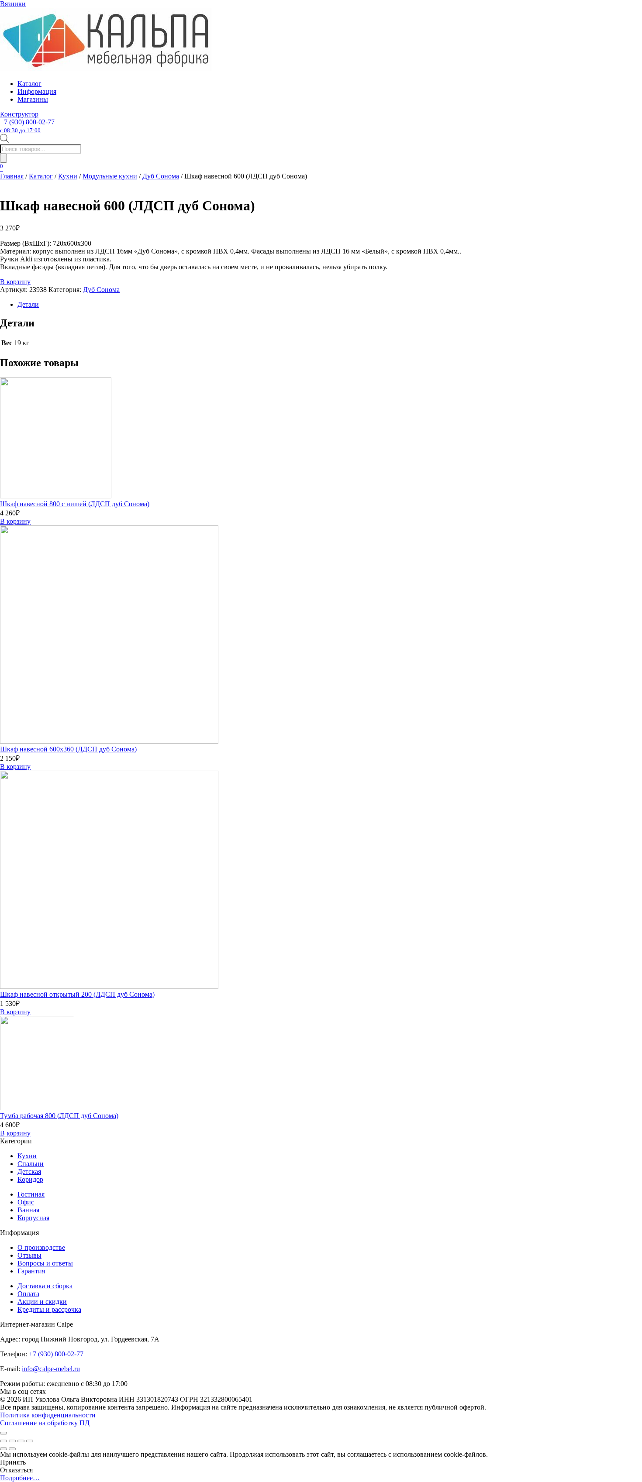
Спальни (30, 1163)
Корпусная (33, 1217)
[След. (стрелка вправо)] (12, 1449)
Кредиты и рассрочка (49, 1309)
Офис (25, 1202)
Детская (29, 1171)
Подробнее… (20, 1478)
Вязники (13, 3)
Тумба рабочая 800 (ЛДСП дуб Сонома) (59, 1115)
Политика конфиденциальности (48, 1415)
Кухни (67, 176)
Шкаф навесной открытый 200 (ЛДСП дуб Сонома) (77, 994)
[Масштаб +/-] (3, 1441)
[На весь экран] (12, 1441)
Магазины (32, 99)
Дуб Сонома (160, 176)
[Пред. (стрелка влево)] (3, 1449)
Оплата (28, 1293)
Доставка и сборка (44, 1286)
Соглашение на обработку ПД (45, 1423)
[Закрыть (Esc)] (29, 1441)
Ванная (28, 1210)
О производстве (41, 1247)
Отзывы (29, 1255)
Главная (12, 176)
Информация (36, 91)
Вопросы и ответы (45, 1263)
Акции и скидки (42, 1301)
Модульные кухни (110, 176)
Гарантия (31, 1271)
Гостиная (31, 1194)
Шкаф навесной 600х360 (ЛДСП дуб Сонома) (68, 749)
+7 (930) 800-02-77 (27, 126)
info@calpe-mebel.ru (51, 1368)
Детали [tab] (28, 304)
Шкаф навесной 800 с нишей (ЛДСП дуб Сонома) (74, 504)
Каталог (29, 83)
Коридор (30, 1179)
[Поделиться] (20, 1441)
